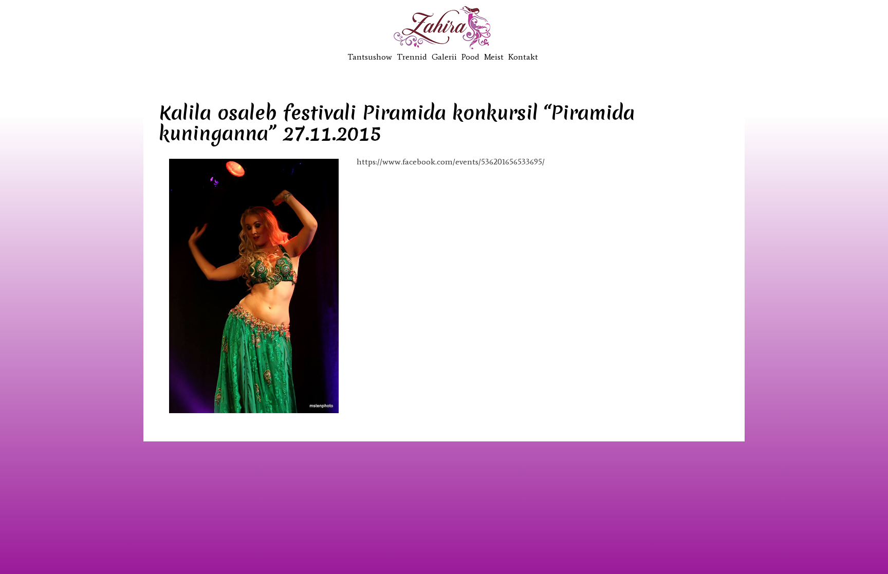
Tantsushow (369, 57)
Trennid (412, 57)
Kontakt (523, 57)
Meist (494, 57)
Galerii (444, 57)
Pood (470, 57)
